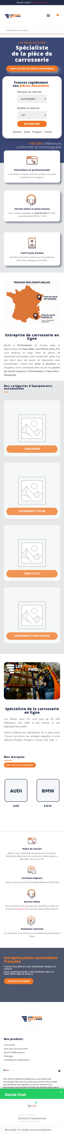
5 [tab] (22, 818)
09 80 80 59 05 (40, 2)
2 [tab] (13, 818)
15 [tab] (53, 818)
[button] (59, 1070)
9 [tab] (35, 818)
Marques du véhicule (29, 92)
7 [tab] (28, 818)
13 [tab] (47, 818)
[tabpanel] (16, 794)
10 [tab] (38, 818)
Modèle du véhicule (28, 108)
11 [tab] (41, 818)
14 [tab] (50, 818)
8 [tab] (32, 818)
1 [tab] (10, 818)
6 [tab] (25, 818)
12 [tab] (44, 818)
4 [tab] (19, 818)
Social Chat (15, 1094)
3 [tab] (16, 818)
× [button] (61, 1092)
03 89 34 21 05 (21, 908)
